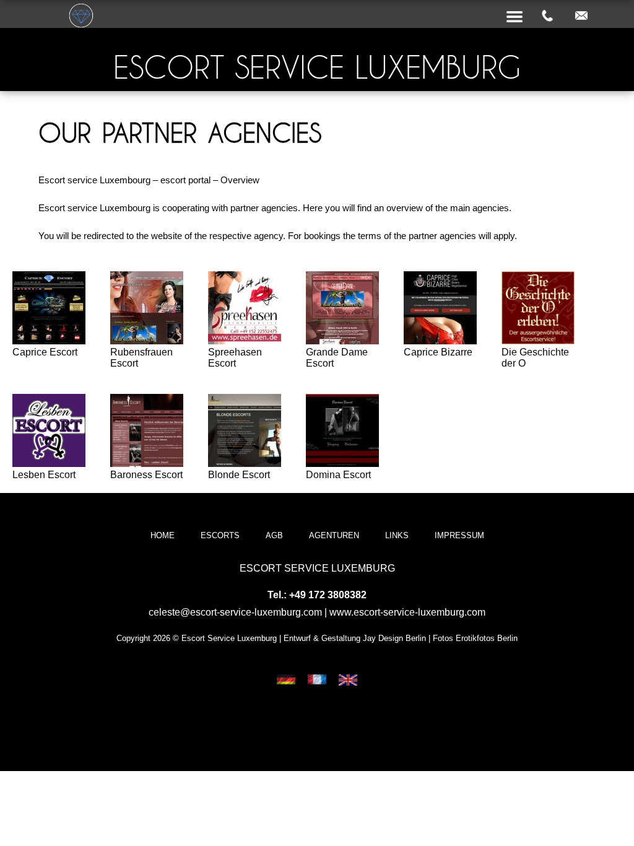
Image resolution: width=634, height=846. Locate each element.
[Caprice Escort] (48, 341)
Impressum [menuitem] (459, 535)
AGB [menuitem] (274, 535)
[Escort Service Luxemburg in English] (347, 681)
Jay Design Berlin (394, 638)
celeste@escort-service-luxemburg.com (235, 612)
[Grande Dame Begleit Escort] (342, 341)
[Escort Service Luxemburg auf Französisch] (317, 681)
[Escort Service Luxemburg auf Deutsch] (286, 681)
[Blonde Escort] (244, 463)
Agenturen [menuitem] (334, 535)
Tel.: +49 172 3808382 (317, 595)
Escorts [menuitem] (220, 535)
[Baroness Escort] (146, 463)
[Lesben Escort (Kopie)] (48, 463)
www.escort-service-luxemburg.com (407, 612)
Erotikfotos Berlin (487, 638)
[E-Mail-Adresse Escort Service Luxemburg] (581, 16)
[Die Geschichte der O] (538, 341)
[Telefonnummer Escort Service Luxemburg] (547, 16)
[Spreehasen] (244, 341)
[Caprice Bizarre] (440, 341)
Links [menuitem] (397, 535)
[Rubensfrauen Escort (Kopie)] (146, 341)
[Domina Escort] (342, 463)
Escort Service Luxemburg (317, 67)
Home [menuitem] (162, 535)
